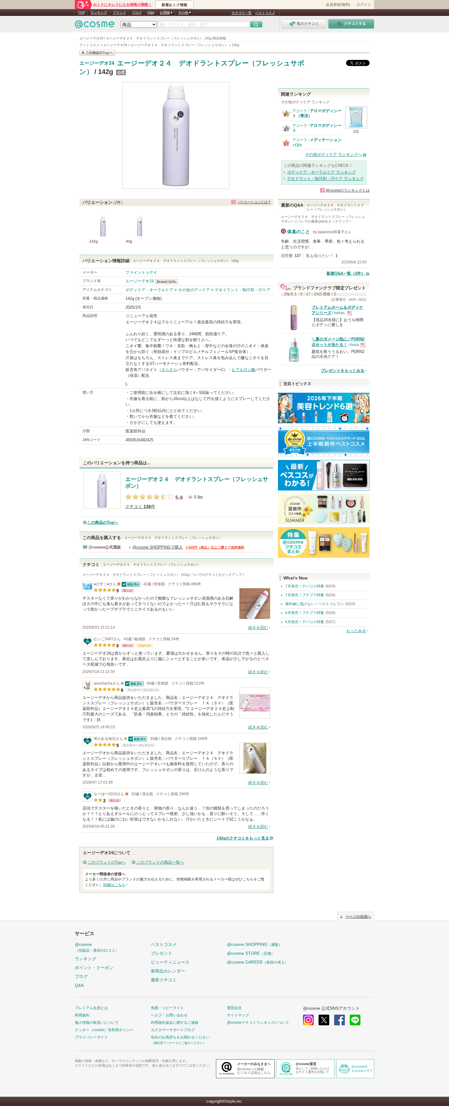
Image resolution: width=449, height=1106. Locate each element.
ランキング (98, 12)
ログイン (363, 4)
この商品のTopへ (102, 522)
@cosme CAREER (257, 962)
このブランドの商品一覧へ (160, 862)
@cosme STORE (251, 953)
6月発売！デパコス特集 (304, 622)
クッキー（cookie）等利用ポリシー (104, 1030)
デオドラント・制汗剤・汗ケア (242, 290)
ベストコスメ (265, 13)
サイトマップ (238, 1015)
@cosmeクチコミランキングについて (258, 1022)
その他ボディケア (194, 290)
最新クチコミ (164, 979)
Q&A (150, 12)
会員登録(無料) (338, 4)
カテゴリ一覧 (242, 13)
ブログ (137, 12)
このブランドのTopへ (106, 862)
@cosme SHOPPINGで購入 (158, 547)
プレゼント (161, 953)
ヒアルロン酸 (243, 369)
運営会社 (234, 1008)
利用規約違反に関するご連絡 (175, 1022)
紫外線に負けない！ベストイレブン (314, 604)
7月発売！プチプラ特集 (304, 595)
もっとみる (356, 630)
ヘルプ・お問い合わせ (169, 1015)
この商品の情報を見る (97, 53)
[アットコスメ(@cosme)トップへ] (95, 26)
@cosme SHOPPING (254, 944)
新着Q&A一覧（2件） (346, 273)
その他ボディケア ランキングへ (333, 154)
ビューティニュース (170, 962)
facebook (339, 1020)
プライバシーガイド (91, 1037)
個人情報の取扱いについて (97, 1022)
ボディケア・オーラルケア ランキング (321, 172)
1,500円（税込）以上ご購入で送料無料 (215, 547)
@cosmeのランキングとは (348, 190)
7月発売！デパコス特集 (304, 586)
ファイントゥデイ (141, 272)
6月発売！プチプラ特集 (304, 613)
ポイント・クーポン (94, 967)
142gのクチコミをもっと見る (243, 838)
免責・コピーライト (167, 1008)
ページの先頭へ (358, 916)
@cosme (97, 947)
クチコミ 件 (140, 506)
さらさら (169, 369)
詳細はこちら (114, 885)
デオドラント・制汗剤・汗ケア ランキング (325, 178)
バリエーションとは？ (254, 202)
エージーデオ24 (96, 63)
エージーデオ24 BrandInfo (168, 281)
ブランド (119, 12)
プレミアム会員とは (91, 1008)
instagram (308, 1020)
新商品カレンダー (168, 970)
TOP (81, 12)
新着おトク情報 (174, 5)
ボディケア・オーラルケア (149, 290)
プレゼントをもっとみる (342, 370)
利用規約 (82, 1015)
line (355, 1020)
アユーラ (299, 111)
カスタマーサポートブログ (173, 1030)
